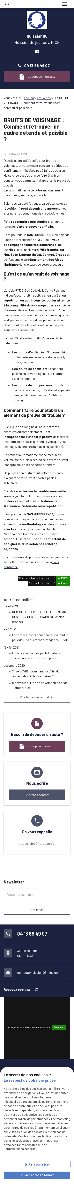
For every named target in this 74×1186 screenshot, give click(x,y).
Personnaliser (39, 1164)
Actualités (44, 98)
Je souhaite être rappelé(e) (37, 843)
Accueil (29, 98)
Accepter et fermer (39, 1175)
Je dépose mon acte (37, 77)
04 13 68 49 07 (37, 65)
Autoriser (63, 578)
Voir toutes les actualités (37, 697)
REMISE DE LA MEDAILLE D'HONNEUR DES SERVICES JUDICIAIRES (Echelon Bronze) (39, 617)
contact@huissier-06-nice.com (38, 972)
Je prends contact (37, 795)
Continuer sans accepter (20, 1149)
